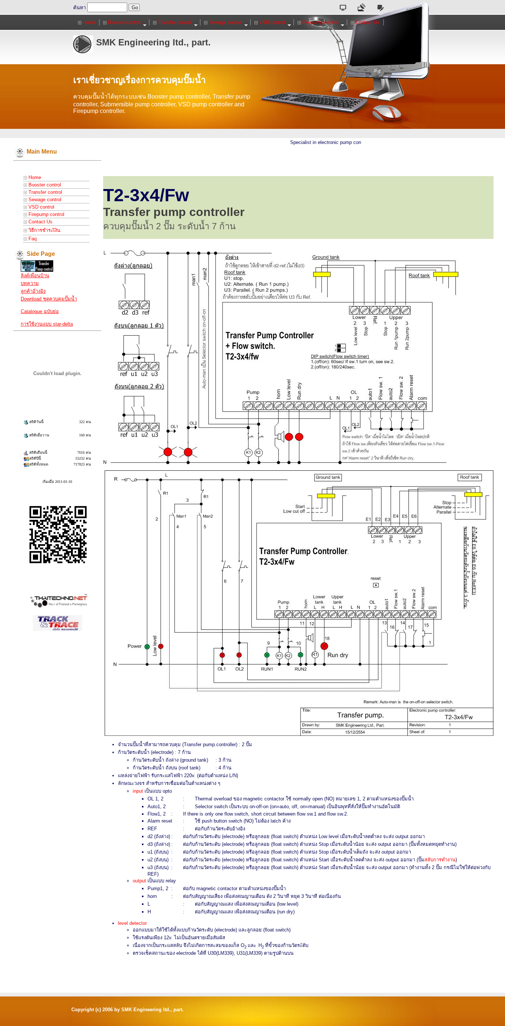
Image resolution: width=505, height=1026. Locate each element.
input (138, 791)
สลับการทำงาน (439, 859)
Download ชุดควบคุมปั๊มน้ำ (49, 299)
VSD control (271, 22)
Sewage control (224, 22)
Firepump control (319, 22)
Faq (32, 238)
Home (88, 22)
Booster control (123, 22)
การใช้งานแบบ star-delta (47, 324)
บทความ (30, 283)
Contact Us (367, 22)
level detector (132, 923)
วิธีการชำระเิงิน (43, 230)
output (139, 880)
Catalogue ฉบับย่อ (40, 311)
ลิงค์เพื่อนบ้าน (35, 275)
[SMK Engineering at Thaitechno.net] (37, 265)
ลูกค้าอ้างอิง (33, 291)
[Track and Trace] (57, 622)
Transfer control (174, 22)
